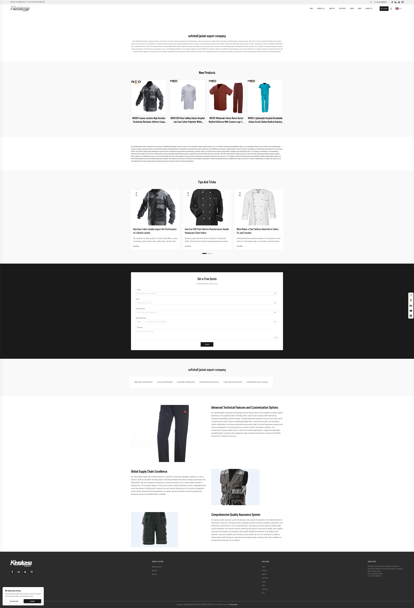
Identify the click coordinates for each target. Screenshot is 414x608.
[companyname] (20, 8)
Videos (352, 8)
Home (311, 8)
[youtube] (399, 2)
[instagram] (402, 2)
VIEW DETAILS (149, 97)
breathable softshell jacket (186, 382)
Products (320, 8)
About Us (332, 8)
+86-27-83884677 (381, 2)
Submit (207, 344)
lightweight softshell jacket (143, 382)
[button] (204, 253)
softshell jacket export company (257, 382)
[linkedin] (395, 2)
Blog (263, 593)
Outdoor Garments (157, 567)
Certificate (342, 8)
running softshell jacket (165, 382)
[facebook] (392, 2)
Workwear (154, 570)
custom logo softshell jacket (232, 382)
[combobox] (141, 322)
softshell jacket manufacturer (209, 382)
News (359, 8)
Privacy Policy (233, 604)
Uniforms (154, 574)
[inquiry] (410, 295)
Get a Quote (384, 8)
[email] (410, 300)
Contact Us (368, 8)
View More (136, 246)
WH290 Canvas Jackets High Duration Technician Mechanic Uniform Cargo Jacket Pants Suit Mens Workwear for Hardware (148, 120)
